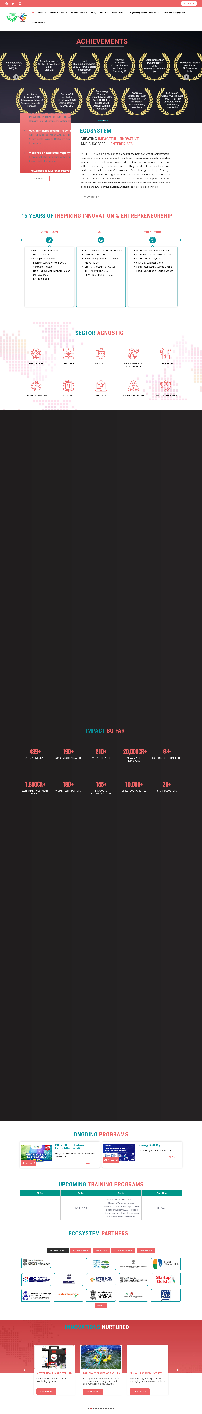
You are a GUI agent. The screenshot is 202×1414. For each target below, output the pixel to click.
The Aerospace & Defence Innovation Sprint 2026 (58, 152)
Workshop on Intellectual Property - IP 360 (54, 134)
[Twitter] (13, 3)
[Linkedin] (20, 3)
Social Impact (117, 13)
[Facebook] (6, 3)
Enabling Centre (78, 13)
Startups (101, 1250)
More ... (101, 1305)
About (40, 13)
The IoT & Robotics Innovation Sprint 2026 (54, 166)
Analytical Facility (98, 13)
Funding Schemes (57, 13)
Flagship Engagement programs (143, 13)
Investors (145, 1250)
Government (58, 1250)
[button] (189, 3)
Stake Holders (123, 1250)
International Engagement (174, 13)
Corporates (80, 1250)
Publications (37, 22)
